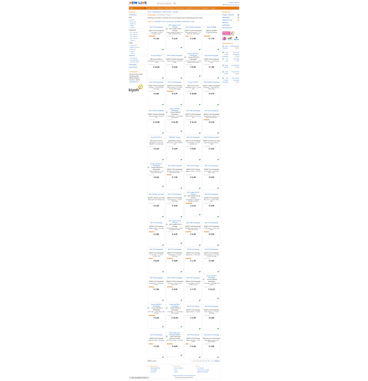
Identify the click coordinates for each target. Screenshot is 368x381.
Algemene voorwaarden (202, 371)
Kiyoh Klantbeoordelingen (137, 88)
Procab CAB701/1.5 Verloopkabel (156, 305)
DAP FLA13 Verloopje (193, 249)
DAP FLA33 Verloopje (193, 335)
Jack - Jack (133, 38)
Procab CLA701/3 (193, 82)
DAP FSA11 (236, 59)
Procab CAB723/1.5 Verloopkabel (193, 54)
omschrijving (170, 21)
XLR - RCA (132, 36)
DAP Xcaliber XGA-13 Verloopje (175, 221)
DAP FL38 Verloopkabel (211, 55)
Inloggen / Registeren (234, 2)
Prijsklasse (132, 55)
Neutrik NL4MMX (211, 27)
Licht (148, 8)
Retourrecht (153, 371)
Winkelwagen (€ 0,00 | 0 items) (232, 4)
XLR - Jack (132, 32)
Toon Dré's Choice (134, 62)
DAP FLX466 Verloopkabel (156, 110)
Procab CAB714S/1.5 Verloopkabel (156, 164)
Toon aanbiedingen (134, 60)
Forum (175, 369)
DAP (131, 20)
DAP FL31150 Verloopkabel (193, 27)
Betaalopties (230, 39)
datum (193, 21)
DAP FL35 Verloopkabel (174, 194)
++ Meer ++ (132, 27)
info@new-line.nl (134, 82)
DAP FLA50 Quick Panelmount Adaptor (174, 333)
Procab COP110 (235, 71)
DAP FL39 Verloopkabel (156, 278)
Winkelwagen (226, 17)
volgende (216, 360)
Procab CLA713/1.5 (156, 137)
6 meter (132, 51)
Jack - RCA (132, 34)
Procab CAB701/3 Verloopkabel (211, 276)
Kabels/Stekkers (169, 8)
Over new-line (200, 368)
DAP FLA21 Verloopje (193, 306)
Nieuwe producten (227, 27)
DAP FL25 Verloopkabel (193, 137)
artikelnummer (186, 21)
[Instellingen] (130, 378)
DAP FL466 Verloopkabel (193, 110)
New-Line (141, 3)
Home (131, 8)
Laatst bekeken (133, 67)
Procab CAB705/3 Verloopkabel (175, 109)
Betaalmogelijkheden (155, 368)
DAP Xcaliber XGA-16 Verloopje (175, 26)
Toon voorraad (133, 58)
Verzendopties (154, 369)
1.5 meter (132, 45)
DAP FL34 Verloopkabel (174, 82)
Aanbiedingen (226, 25)
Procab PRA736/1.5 (234, 46)
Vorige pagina (132, 64)
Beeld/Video (189, 8)
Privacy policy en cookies (203, 369)
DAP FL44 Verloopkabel (211, 165)
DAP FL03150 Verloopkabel (211, 82)
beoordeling (178, 21)
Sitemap (174, 375)
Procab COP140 (235, 65)
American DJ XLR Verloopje (211, 335)
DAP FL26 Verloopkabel (156, 27)
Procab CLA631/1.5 (156, 55)
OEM (131, 25)
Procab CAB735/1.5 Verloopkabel (174, 305)
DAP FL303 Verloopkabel (193, 222)
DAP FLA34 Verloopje (156, 335)
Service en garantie (178, 368)
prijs (164, 21)
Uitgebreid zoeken (227, 20)
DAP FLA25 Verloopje (193, 165)
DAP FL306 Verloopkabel (175, 165)
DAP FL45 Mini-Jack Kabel (211, 137)
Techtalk (176, 371)
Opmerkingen (180, 375)
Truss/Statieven (180, 8)
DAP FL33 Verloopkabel (211, 194)
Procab (131, 21)
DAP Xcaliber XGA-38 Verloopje (193, 193)
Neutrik (131, 23)
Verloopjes (176, 12)
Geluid (154, 8)
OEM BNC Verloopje (174, 137)
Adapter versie (133, 47)
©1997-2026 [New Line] (189, 375)
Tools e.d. (197, 8)
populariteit (158, 21)
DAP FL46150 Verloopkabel (174, 55)
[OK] (148, 378)
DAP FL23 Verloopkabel (211, 222)
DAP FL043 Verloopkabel (156, 82)
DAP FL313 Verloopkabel (212, 110)
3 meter (132, 49)
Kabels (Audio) (167, 12)
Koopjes (212, 8)
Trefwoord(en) (132, 14)
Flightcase (160, 8)
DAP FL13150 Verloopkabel (174, 278)
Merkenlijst (225, 22)
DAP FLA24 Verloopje (156, 222)
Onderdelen (205, 8)
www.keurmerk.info (230, 34)
